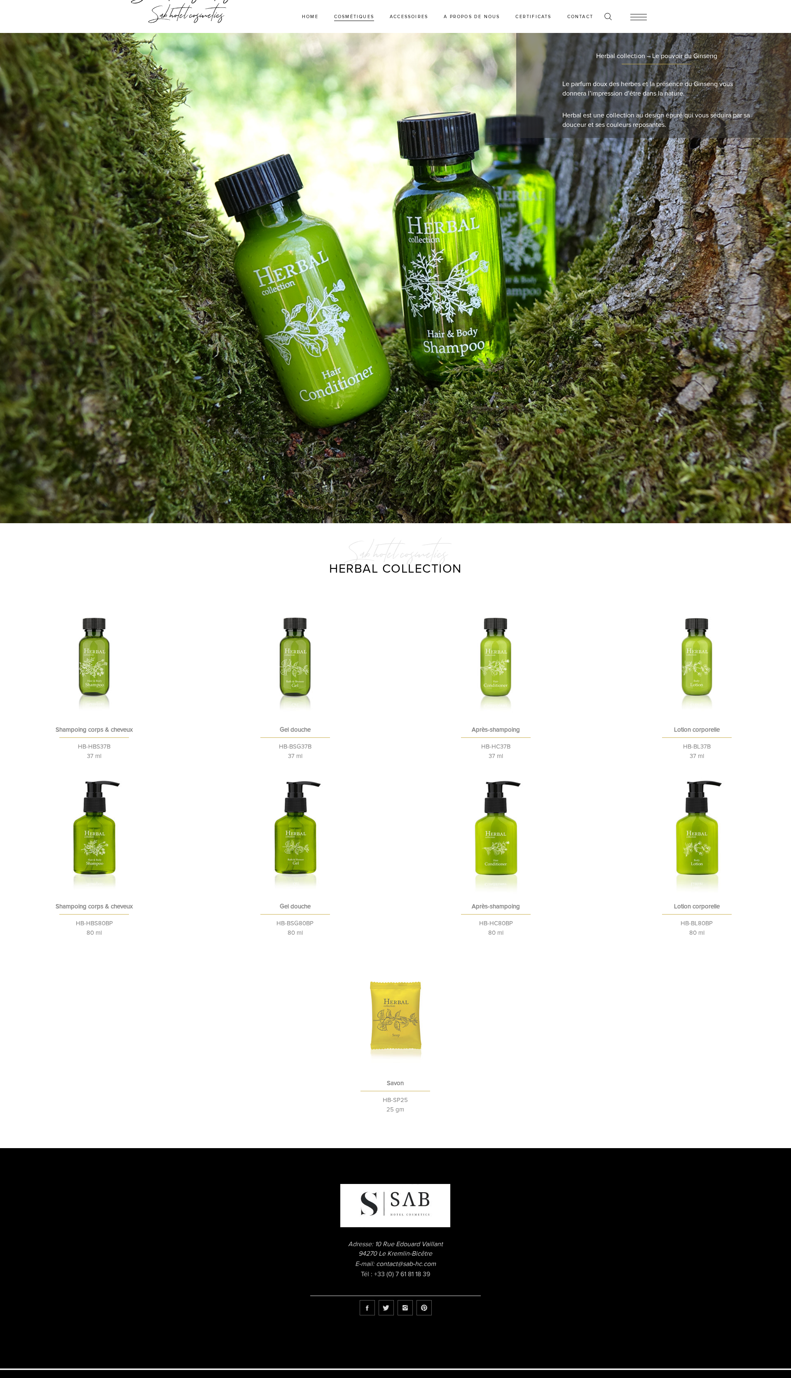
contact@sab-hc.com (406, 1264)
